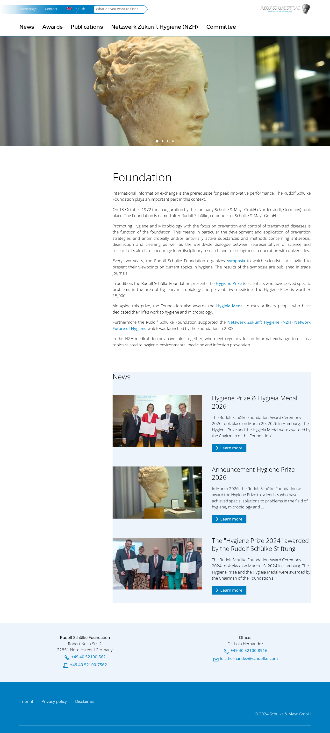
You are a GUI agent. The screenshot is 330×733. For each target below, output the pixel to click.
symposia (236, 260)
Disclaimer (85, 701)
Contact (51, 9)
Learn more (231, 448)
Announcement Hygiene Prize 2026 (253, 473)
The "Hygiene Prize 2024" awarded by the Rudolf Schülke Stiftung (260, 544)
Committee (221, 27)
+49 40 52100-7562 (88, 664)
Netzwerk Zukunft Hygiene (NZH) (154, 27)
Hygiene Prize (229, 283)
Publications (87, 27)
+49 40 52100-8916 (248, 650)
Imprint (26, 701)
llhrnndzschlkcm (249, 658)
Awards (52, 27)
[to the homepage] (285, 9)
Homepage (28, 9)
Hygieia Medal (230, 305)
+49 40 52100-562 (88, 656)
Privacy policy (54, 701)
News (26, 27)
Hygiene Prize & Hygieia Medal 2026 (254, 402)
